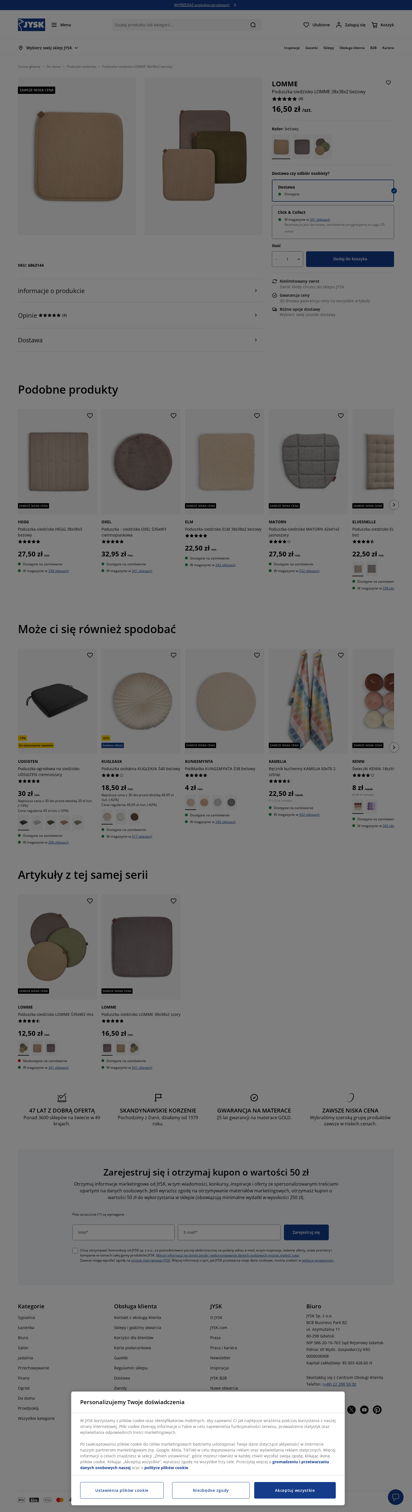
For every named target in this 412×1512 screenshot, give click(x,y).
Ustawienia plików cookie (122, 1490)
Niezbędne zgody (211, 1490)
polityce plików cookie (166, 1467)
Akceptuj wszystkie (295, 1490)
